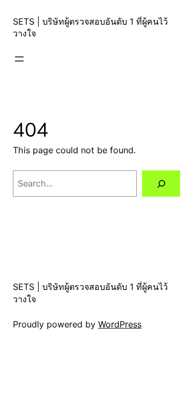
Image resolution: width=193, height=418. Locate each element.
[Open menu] (19, 59)
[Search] (161, 183)
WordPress (120, 324)
